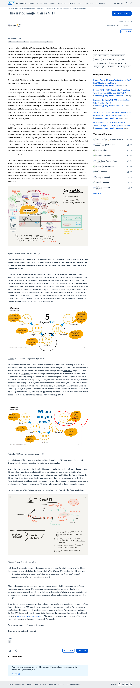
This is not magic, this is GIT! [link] (78, 8)
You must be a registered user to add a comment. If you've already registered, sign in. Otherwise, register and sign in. (44, 668)
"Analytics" (111, 67)
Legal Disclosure (40, 684)
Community (21, 3)
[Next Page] (114, 69)
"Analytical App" (99, 67)
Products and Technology (38, 3)
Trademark (52, 684)
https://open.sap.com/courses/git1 (30, 616)
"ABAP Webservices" (117, 55)
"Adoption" (122, 59)
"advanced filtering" (100, 63)
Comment (16, 674)
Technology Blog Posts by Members (57, 8)
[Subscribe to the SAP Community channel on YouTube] (127, 684)
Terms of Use (19, 684)
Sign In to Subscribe (122, 13)
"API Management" (123, 67)
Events (80, 3)
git (9, 642)
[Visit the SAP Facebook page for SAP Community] (119, 684)
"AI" (126, 63)
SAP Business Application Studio (18, 42)
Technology (40, 8)
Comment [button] (82, 651)
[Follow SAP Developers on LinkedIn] (131, 684)
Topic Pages (100, 3)
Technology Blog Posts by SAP (107, 85)
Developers (62, 3)
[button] (122, 31)
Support (61, 684)
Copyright (29, 684)
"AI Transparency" (115, 63)
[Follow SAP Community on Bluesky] (123, 684)
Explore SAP (118, 3)
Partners (72, 3)
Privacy (10, 684)
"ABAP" (96, 59)
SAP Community (13, 8)
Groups (52, 3)
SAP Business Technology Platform (41, 42)
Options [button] (113, 17)
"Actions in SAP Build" (108, 59)
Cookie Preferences (73, 684)
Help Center (89, 3)
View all (96, 194)
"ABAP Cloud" (103, 55)
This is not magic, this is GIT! (31, 13)
